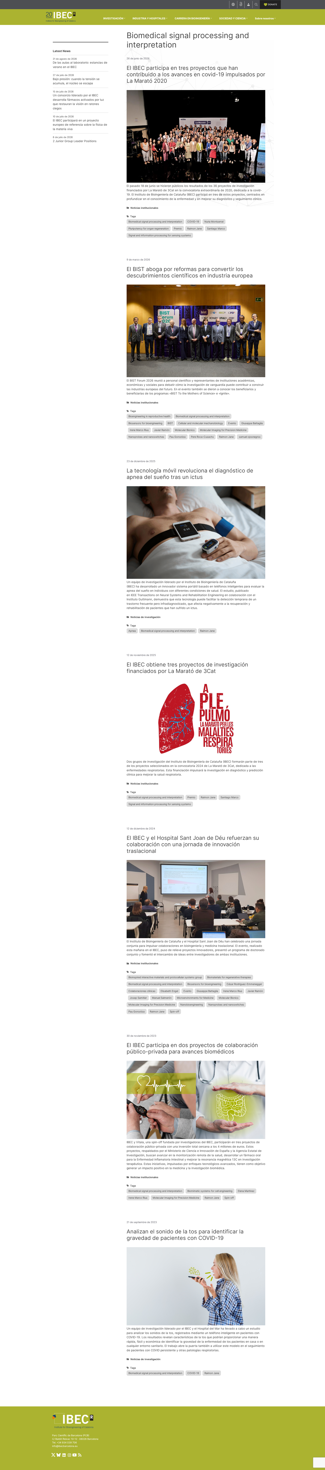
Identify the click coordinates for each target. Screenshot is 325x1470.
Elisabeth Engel (169, 991)
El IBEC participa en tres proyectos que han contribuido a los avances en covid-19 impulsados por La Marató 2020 (196, 74)
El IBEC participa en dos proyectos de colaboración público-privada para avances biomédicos (192, 1048)
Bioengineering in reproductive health (149, 416)
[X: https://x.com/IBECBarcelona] (53, 1455)
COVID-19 (193, 221)
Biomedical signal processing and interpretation (155, 221)
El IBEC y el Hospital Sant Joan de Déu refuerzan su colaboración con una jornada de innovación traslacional (193, 844)
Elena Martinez (246, 1190)
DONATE (272, 4)
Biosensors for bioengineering (145, 423)
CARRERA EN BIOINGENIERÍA (192, 18)
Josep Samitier (138, 997)
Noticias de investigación (145, 617)
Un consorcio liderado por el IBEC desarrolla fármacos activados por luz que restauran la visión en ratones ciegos (78, 102)
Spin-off (174, 1011)
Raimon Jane (194, 228)
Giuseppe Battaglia (252, 423)
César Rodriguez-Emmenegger (244, 984)
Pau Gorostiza (177, 436)
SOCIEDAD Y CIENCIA (232, 18)
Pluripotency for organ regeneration (148, 228)
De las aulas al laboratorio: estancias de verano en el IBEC (80, 65)
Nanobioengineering (191, 1004)
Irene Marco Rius (139, 430)
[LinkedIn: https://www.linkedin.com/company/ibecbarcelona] (64, 1455)
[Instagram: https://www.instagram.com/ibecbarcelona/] (69, 1455)
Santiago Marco (216, 228)
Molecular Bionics (185, 430)
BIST (170, 423)
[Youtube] (74, 1455)
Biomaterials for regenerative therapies (229, 977)
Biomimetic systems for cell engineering (209, 1190)
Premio (178, 228)
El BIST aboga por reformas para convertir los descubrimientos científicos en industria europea (190, 272)
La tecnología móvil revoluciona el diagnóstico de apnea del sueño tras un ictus (190, 473)
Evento (232, 423)
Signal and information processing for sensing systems (159, 235)
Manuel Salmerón (161, 997)
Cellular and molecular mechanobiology (200, 423)
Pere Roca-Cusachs (202, 436)
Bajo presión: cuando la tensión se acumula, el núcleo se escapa (76, 81)
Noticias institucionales (144, 207)
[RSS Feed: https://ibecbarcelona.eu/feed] (80, 1455)
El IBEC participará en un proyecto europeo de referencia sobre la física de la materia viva (80, 125)
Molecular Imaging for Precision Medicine (223, 430)
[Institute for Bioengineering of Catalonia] (60, 16)
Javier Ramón (161, 430)
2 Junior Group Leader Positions (74, 141)
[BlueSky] (59, 1455)
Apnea (132, 630)
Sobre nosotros (264, 18)
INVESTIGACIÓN (113, 18)
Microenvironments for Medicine (195, 997)
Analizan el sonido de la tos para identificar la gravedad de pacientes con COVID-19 (185, 1234)
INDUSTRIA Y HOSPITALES (149, 18)
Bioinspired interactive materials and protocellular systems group (165, 977)
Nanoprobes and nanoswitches (146, 436)
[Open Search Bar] (256, 4)
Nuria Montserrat (214, 221)
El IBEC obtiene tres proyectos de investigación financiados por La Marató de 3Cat (187, 667)
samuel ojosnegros (250, 436)
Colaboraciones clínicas (141, 991)
